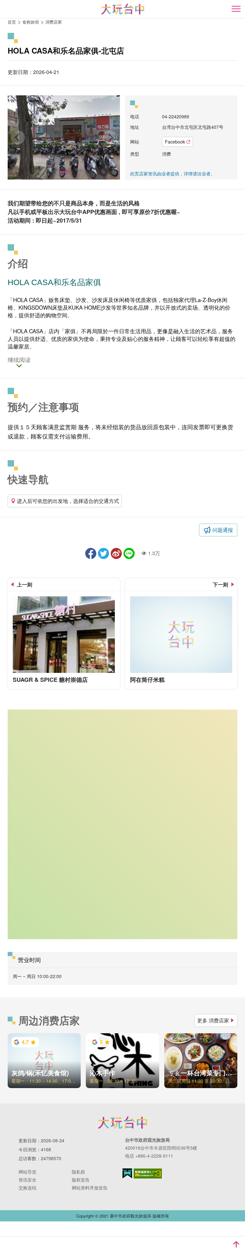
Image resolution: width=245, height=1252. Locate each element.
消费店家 (53, 22)
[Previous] (18, 137)
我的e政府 (127, 1173)
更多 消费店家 (213, 1020)
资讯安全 (27, 1179)
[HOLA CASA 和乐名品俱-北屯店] (64, 137)
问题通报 (222, 530)
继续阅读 (19, 360)
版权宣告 (81, 1179)
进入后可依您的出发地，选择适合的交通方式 (68, 500)
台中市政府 (122, 1122)
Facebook (175, 141)
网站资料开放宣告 (90, 1187)
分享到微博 (116, 553)
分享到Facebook (90, 553)
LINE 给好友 (129, 553)
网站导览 (27, 1171)
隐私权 (78, 1171)
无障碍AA (148, 1173)
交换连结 (27, 1187)
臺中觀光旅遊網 (122, 9)
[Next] (110, 137)
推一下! (103, 553)
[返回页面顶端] (236, 1244)
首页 (12, 22)
